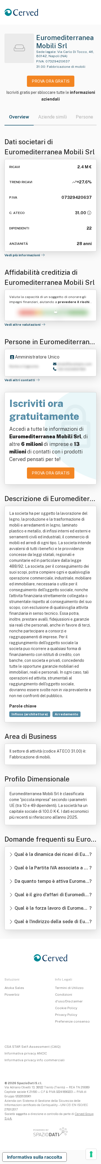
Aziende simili (52, 117)
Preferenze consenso (72, 1021)
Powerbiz (11, 995)
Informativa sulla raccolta (34, 1157)
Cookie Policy (66, 1008)
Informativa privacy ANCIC (25, 1053)
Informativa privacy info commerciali (34, 1060)
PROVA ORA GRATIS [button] (51, 81)
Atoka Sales (14, 988)
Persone (84, 117)
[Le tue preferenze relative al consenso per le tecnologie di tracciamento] (91, 1154)
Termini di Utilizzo (69, 988)
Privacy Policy (66, 1015)
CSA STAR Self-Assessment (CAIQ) (32, 1047)
